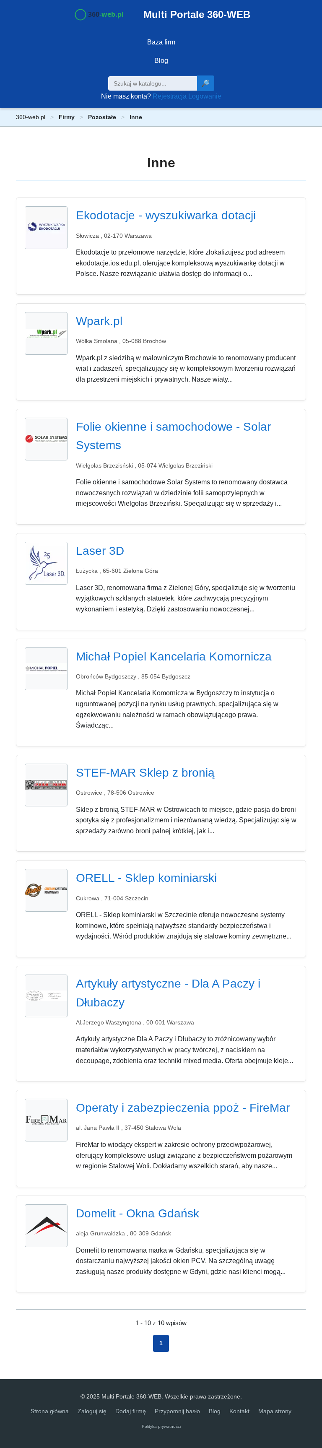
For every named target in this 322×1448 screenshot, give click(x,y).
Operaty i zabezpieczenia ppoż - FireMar (183, 1107)
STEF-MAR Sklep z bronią (145, 772)
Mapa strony (274, 1411)
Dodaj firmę (130, 1411)
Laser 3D (100, 550)
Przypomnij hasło (177, 1411)
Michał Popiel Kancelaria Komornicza (174, 656)
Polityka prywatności (161, 1426)
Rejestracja (170, 96)
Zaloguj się (92, 1411)
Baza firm (161, 42)
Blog (161, 60)
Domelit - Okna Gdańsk (137, 1213)
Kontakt (239, 1411)
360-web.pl (30, 117)
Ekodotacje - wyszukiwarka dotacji (166, 215)
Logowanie (204, 96)
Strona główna (50, 1411)
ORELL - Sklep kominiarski (146, 877)
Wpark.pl (99, 321)
